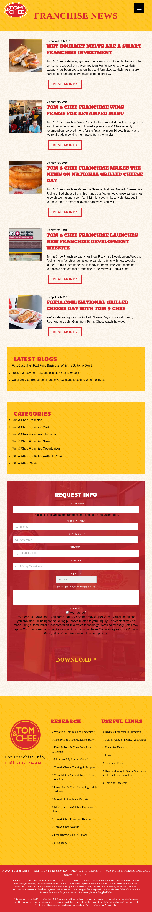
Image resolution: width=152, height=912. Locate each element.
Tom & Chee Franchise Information (34, 434)
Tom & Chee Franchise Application (125, 739)
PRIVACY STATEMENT (86, 870)
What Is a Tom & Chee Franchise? (74, 731)
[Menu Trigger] (139, 8)
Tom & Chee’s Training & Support (74, 767)
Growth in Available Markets (71, 799)
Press (108, 755)
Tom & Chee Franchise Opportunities (36, 448)
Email (76, 560)
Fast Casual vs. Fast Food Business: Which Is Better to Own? (52, 365)
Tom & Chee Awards (66, 826)
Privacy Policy (111, 905)
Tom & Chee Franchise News (31, 441)
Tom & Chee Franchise (27, 420)
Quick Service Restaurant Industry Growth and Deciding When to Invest (58, 379)
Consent (76, 608)
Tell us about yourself (76, 587)
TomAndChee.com (116, 783)
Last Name (76, 534)
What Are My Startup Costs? (71, 759)
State (76, 574)
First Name (76, 521)
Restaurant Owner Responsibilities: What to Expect (45, 372)
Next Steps (60, 842)
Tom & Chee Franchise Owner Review (37, 455)
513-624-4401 (30, 763)
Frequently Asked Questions (70, 834)
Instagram (76, 503)
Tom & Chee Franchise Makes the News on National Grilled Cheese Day (95, 174)
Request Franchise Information (123, 731)
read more (64, 84)
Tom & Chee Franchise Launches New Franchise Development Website (92, 241)
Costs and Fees (114, 763)
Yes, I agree (77, 612)
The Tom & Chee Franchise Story (74, 739)
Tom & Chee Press (24, 462)
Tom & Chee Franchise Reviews (73, 819)
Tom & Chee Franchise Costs (31, 427)
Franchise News (114, 747)
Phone (76, 547)
